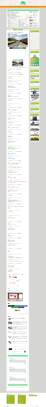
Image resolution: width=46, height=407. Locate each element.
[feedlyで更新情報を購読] (18, 310)
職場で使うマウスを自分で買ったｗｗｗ (12, 14)
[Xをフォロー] (15, 310)
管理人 (34, 54)
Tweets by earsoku (32, 72)
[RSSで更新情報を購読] (19, 310)
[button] (24, 48)
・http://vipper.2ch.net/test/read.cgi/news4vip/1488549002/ (21, 67)
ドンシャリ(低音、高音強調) (12, 282)
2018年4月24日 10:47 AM (13, 377)
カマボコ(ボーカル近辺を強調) (12, 283)
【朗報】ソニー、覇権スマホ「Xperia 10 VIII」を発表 (23, 26)
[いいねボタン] (8, 288)
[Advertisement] (18, 54)
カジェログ (8, 403)
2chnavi (19, 395)
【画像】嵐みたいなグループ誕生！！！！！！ (12, 26)
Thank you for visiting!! (32, 395)
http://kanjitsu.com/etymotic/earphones (12, 141)
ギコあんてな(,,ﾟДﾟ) (20, 403)
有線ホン (9, 303)
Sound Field (9, 395)
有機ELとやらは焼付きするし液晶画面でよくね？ (13, 15)
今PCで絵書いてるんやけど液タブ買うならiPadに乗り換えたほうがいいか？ (15, 16)
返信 (25, 372)
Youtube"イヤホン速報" (13, 291)
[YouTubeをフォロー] (17, 310)
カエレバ (15, 275)
